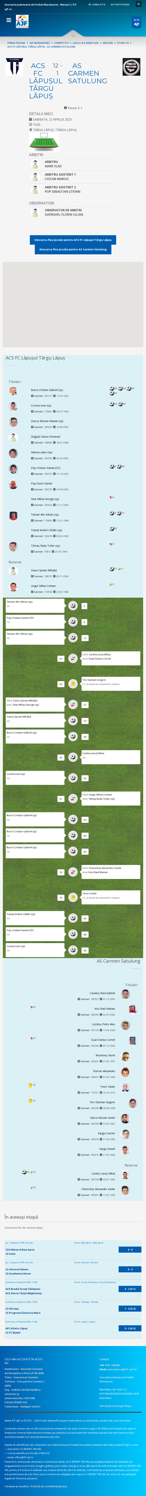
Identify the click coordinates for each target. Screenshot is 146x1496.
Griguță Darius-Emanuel (45, 436)
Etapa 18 (123, 43)
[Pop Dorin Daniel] (13, 485)
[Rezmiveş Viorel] (125, 1057)
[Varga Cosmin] (125, 1135)
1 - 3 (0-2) (130, 1308)
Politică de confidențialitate (49, 1486)
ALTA (137, 22)
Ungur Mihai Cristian (43, 586)
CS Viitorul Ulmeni (17, 1269)
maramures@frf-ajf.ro (122, 1369)
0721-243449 (112, 1365)
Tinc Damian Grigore (94, 680)
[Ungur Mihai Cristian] (13, 588)
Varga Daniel (107, 1149)
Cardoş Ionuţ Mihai (99, 654)
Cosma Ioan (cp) (41, 405)
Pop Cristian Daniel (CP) (45, 468)
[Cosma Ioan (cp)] (13, 406)
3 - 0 (130, 1249)
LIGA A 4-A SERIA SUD (85, 43)
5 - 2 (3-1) (130, 1289)
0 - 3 (130, 1269)
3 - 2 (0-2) (130, 1328)
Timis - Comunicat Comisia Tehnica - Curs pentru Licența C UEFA (24, 1381)
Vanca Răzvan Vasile (102, 1117)
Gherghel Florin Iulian (64, 214)
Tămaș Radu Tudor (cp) (45, 545)
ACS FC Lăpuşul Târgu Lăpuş (46, 80)
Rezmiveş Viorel (105, 1055)
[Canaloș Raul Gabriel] (125, 995)
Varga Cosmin (106, 1133)
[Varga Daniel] (125, 1150)
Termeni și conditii (16, 1486)
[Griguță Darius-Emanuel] (13, 437)
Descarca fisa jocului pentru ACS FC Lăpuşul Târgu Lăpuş (73, 240)
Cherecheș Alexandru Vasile (105, 868)
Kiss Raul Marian (98, 872)
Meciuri (108, 43)
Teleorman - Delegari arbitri (22, 1406)
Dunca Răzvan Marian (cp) (47, 421)
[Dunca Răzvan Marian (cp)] (13, 422)
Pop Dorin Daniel (41, 483)
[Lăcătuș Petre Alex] (125, 1027)
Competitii (61, 43)
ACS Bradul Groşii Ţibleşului (23, 1289)
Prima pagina (16, 43)
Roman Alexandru (104, 1071)
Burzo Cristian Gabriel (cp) (47, 390)
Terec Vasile (90, 893)
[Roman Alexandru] (125, 1073)
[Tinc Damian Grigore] (132, 1103)
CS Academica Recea (18, 1273)
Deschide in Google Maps (116, 1406)
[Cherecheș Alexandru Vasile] (125, 1191)
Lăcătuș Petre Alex (103, 1024)
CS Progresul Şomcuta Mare (23, 1312)
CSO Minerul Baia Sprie (20, 1249)
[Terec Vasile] (125, 1088)
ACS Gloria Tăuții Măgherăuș (24, 1293)
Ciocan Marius (57, 179)
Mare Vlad (53, 166)
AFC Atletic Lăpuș (16, 1328)
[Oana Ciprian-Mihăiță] (13, 571)
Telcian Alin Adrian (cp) (45, 514)
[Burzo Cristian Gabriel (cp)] (13, 391)
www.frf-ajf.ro (14, 1420)
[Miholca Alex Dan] (13, 454)
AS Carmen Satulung (87, 73)
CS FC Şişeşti (13, 1332)
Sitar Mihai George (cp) (45, 499)
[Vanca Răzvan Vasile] (125, 1119)
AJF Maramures (40, 43)
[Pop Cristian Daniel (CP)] (13, 469)
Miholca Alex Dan (41, 452)
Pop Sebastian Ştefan (62, 191)
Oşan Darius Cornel (100, 658)
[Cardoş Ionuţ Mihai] (125, 1176)
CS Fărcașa (12, 1308)
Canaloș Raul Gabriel (102, 993)
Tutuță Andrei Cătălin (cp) (46, 530)
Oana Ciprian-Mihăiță (44, 570)
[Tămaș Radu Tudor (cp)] (13, 548)
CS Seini (10, 1253)
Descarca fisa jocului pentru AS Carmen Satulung (73, 249)
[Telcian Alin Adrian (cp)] (13, 516)
